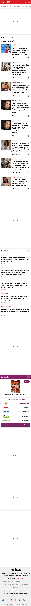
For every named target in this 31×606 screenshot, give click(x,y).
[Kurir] (4, 582)
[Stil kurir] (28, 582)
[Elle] (24, 582)
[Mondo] (11, 582)
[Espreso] (18, 582)
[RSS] (28, 600)
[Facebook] (3, 600)
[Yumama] (25, 585)
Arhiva (15, 596)
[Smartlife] (11, 585)
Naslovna (3, 37)
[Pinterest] (11, 600)
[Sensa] (18, 585)
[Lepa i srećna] (5, 2)
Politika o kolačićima (12, 593)
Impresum (11, 591)
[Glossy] (4, 585)
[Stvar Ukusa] (15, 587)
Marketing (5, 591)
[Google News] (23, 600)
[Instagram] (15, 600)
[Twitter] (7, 600)
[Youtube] (19, 600)
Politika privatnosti (24, 593)
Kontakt (4, 593)
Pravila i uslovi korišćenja (22, 591)
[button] (13, 57)
